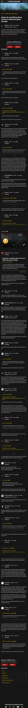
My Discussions (5, 677)
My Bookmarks (14, 675)
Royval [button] (6, 290)
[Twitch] (22, 707)
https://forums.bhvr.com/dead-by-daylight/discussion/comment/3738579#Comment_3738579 (13, 112)
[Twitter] (6, 707)
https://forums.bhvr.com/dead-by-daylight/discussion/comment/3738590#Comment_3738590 (13, 449)
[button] (2, 26)
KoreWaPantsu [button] (8, 517)
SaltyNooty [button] (7, 252)
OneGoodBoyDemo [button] (8, 175)
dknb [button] (6, 462)
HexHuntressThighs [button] (9, 302)
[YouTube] (18, 707)
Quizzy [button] (6, 388)
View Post (22, 271)
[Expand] (14, 155)
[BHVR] (14, 1)
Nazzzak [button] (6, 53)
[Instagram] (13, 707)
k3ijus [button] (6, 540)
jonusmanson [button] (7, 582)
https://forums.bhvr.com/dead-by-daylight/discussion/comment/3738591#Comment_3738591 (13, 224)
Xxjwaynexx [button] (7, 635)
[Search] (24, 1)
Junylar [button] (6, 124)
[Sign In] (26, 1)
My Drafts (14, 673)
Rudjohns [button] (6, 342)
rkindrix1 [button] (6, 607)
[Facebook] (9, 707)
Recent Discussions (6, 682)
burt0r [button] (6, 372)
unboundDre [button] (7, 565)
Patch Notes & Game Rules (7, 680)
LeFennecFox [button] (7, 505)
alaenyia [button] (6, 316)
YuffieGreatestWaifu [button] (9, 495)
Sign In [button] (9, 46)
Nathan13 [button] (7, 25)
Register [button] (17, 46)
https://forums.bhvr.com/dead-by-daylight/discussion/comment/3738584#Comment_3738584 (13, 398)
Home (3, 670)
